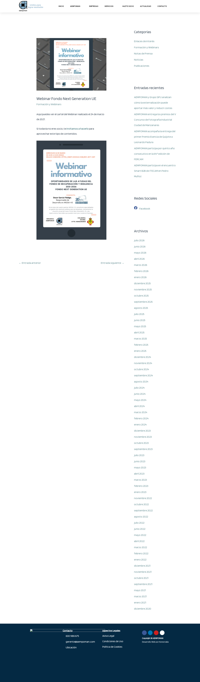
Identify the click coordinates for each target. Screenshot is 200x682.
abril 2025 (139, 332)
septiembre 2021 (143, 584)
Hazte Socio (128, 6)
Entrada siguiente (112, 262)
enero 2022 (140, 559)
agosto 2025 (141, 307)
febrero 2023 (141, 485)
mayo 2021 (140, 590)
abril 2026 (139, 258)
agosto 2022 (141, 516)
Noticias (138, 59)
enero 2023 (140, 492)
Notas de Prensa (143, 53)
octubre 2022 (141, 504)
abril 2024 (139, 406)
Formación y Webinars (48, 104)
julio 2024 (139, 387)
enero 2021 (140, 602)
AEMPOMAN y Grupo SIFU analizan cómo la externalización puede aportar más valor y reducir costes (153, 102)
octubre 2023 (141, 443)
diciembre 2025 (142, 283)
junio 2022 (139, 528)
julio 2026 (139, 240)
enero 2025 (140, 350)
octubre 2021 (141, 578)
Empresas (93, 6)
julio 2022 (139, 522)
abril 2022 (139, 541)
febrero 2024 (141, 418)
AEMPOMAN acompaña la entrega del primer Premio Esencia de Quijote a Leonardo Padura (154, 137)
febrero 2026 (141, 271)
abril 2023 (139, 473)
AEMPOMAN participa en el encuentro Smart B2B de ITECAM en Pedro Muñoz (155, 171)
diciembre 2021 (142, 565)
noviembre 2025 (143, 289)
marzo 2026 (140, 265)
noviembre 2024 (143, 363)
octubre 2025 (141, 295)
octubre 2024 (141, 369)
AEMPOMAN (75, 6)
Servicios (108, 6)
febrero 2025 (141, 344)
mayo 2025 (140, 326)
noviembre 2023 (143, 436)
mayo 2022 (140, 535)
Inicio (61, 6)
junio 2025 (139, 320)
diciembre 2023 (142, 430)
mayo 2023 (140, 467)
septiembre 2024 (143, 375)
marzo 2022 (140, 547)
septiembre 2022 (143, 510)
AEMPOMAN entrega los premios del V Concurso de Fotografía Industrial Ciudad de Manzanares (155, 120)
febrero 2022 (141, 553)
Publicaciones (141, 65)
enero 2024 (140, 424)
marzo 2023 (140, 479)
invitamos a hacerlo (78, 128)
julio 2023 (139, 455)
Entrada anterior (30, 262)
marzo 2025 (140, 338)
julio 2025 (139, 314)
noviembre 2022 (143, 498)
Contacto (162, 6)
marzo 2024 (140, 412)
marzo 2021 (140, 596)
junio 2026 (139, 246)
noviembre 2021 (143, 571)
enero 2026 (140, 277)
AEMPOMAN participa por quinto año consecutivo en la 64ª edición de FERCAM (154, 154)
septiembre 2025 (143, 301)
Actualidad (145, 6)
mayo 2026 (140, 252)
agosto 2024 (141, 381)
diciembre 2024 (142, 357)
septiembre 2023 (143, 449)
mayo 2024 (140, 400)
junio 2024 (140, 393)
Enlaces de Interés (144, 41)
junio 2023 (139, 461)
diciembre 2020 (142, 608)
